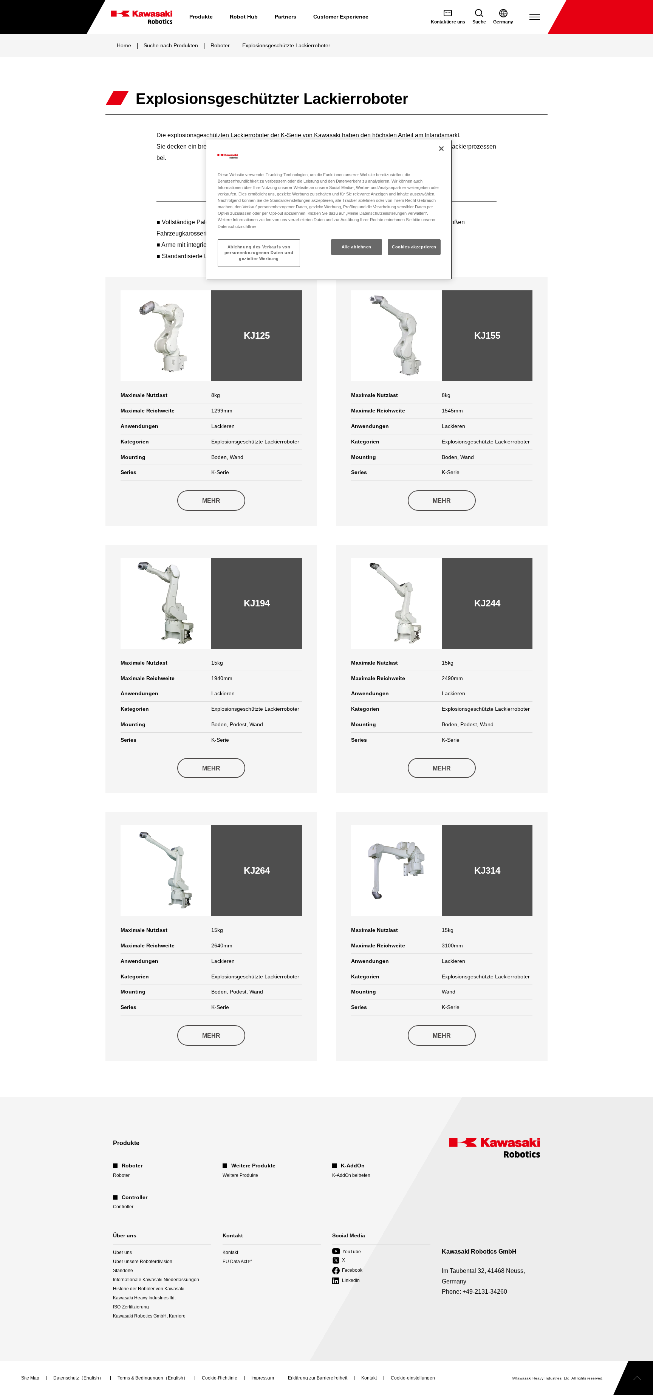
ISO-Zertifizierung (131, 1307)
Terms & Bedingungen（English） (153, 1378)
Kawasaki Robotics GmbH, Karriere (149, 1316)
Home (124, 45)
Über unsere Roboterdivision (142, 1261)
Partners (285, 17)
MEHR (211, 501)
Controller (123, 1206)
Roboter (220, 45)
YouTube (346, 1252)
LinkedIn (346, 1281)
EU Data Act (235, 1262)
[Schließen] (441, 148)
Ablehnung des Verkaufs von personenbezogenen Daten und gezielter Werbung (258, 253)
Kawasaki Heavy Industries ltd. (144, 1297)
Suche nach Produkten (171, 45)
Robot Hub (244, 17)
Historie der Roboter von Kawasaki (148, 1288)
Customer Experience (340, 17)
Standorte (123, 1270)
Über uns (122, 1252)
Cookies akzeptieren (414, 247)
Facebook (347, 1270)
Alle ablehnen (356, 247)
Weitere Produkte (240, 1175)
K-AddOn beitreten (351, 1175)
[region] (329, 210)
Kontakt (230, 1252)
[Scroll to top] (633, 1378)
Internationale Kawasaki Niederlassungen (156, 1279)
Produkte (201, 17)
